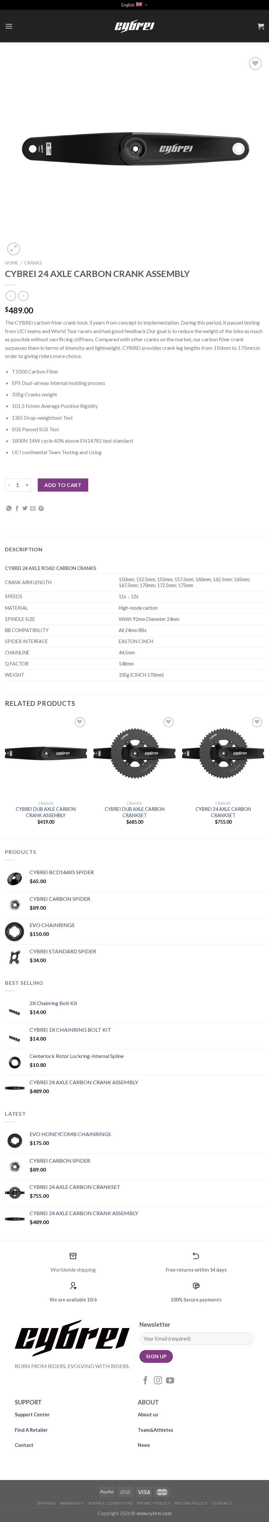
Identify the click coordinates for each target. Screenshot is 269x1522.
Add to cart (62, 485)
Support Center (32, 1414)
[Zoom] (13, 249)
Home (11, 262)
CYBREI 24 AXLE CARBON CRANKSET (223, 812)
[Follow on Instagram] (158, 1380)
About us (148, 1414)
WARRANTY (72, 1503)
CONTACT (222, 1503)
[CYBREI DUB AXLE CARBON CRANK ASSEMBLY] (46, 756)
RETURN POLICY (191, 1503)
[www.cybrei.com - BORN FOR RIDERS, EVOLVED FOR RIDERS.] (134, 26)
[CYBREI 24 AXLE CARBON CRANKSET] (223, 756)
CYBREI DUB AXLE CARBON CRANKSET (135, 812)
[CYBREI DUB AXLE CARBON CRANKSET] (134, 756)
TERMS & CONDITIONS (110, 1503)
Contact (24, 1445)
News (144, 1445)
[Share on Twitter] (25, 509)
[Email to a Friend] (32, 509)
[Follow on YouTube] (170, 1380)
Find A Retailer (31, 1430)
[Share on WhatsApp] (8, 509)
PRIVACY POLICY (154, 1503)
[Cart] (261, 26)
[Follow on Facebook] (145, 1380)
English (127, 5)
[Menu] (9, 26)
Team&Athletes (156, 1430)
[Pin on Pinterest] (41, 509)
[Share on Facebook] (17, 509)
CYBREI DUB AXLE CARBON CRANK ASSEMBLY (46, 812)
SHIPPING (46, 1503)
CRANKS (33, 262)
